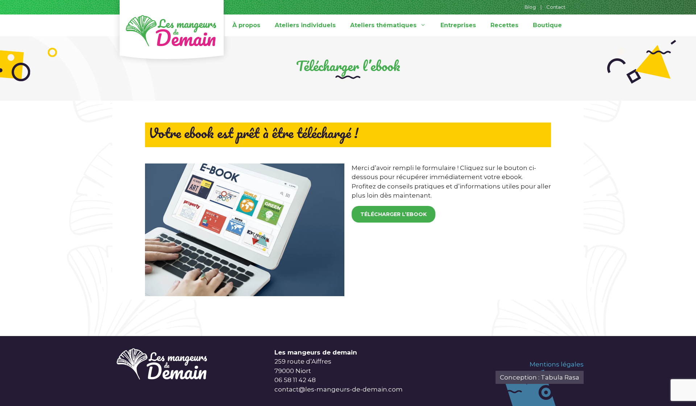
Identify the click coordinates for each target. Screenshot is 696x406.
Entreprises (458, 25)
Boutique (547, 25)
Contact (556, 7)
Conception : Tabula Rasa (539, 377)
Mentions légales (557, 364)
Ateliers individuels (305, 25)
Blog (530, 7)
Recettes (504, 25)
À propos (246, 25)
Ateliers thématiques (383, 25)
